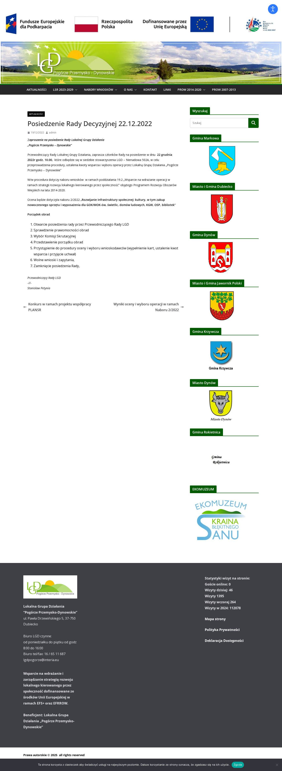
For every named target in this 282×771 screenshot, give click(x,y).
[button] (75, 90)
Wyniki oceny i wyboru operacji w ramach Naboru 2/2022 (146, 307)
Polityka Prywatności (222, 629)
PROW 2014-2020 (189, 90)
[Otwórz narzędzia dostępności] (273, 9)
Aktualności (36, 90)
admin (52, 132)
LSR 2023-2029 (63, 90)
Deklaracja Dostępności (224, 640)
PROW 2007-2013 (224, 90)
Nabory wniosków (98, 90)
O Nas (128, 90)
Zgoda (238, 764)
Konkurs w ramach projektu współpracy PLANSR (59, 307)
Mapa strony (215, 619)
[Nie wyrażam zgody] (277, 765)
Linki (167, 90)
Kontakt (150, 90)
